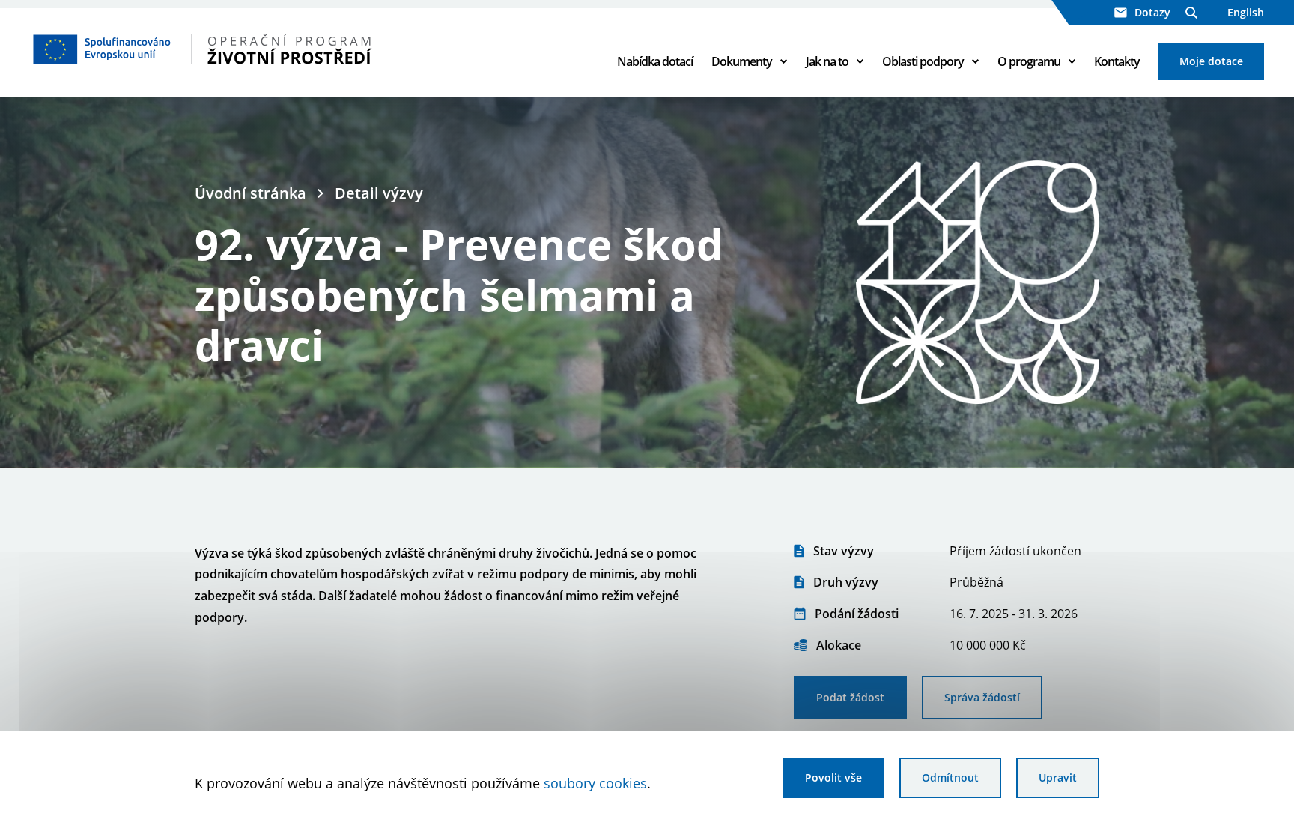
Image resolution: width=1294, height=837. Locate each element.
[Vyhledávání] (1191, 13)
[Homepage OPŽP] (248, 49)
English (1245, 12)
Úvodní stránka (250, 193)
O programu (1028, 61)
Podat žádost (850, 697)
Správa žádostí (982, 697)
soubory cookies (595, 783)
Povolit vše (833, 777)
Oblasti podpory (923, 61)
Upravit (1058, 777)
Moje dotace (1211, 61)
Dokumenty (741, 61)
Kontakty (1117, 61)
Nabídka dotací (655, 61)
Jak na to (827, 61)
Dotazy (1152, 12)
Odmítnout (950, 777)
